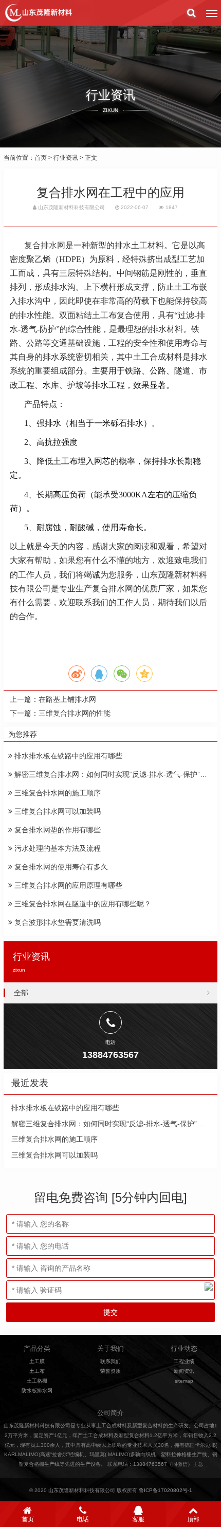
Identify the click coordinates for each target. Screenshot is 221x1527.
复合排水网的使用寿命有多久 (60, 867)
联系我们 (110, 1361)
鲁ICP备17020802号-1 (165, 1490)
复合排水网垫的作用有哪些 (56, 830)
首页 (40, 157)
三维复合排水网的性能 (74, 713)
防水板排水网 (37, 1390)
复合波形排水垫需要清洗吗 (56, 922)
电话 (83, 1519)
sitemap (184, 1381)
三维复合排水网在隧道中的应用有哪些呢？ (81, 904)
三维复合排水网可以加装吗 (56, 811)
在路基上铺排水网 (67, 699)
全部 (21, 993)
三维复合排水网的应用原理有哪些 (67, 885)
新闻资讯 (184, 1371)
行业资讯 (65, 157)
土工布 (37, 1371)
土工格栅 (37, 1381)
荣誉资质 (110, 1371)
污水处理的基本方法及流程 (56, 848)
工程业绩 (184, 1361)
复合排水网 (44, 245)
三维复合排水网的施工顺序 (56, 793)
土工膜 (37, 1361)
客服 (138, 1519)
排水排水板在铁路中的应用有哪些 (67, 756)
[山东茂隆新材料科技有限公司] (38, 13)
